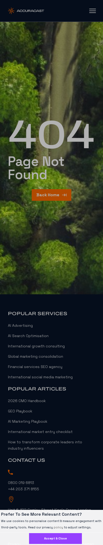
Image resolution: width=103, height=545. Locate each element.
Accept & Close (55, 538)
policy (58, 527)
